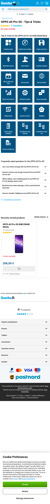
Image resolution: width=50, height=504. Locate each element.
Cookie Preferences (38, 395)
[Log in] (37, 3)
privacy (15, 479)
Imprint (27, 395)
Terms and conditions (18, 398)
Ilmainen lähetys (14, 274)
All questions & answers (12, 200)
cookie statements (28, 479)
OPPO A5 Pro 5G (7, 18)
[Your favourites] (42, 3)
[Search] (46, 9)
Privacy (21, 395)
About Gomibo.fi (11, 395)
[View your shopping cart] (46, 3)
